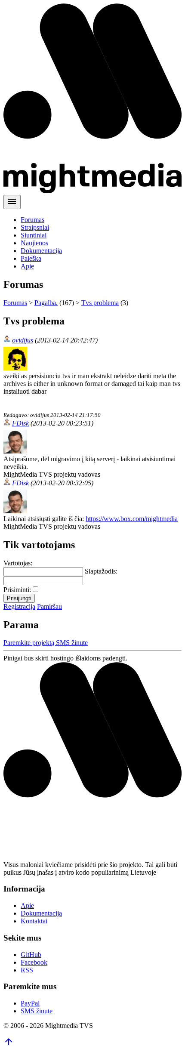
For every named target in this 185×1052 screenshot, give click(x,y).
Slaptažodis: (101, 571)
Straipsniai (35, 227)
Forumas (32, 219)
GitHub (31, 954)
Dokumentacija (41, 250)
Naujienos (34, 243)
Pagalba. (46, 302)
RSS (27, 970)
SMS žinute (36, 1011)
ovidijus (22, 340)
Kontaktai (34, 921)
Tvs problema (100, 302)
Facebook (34, 962)
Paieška (31, 258)
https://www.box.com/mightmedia (132, 518)
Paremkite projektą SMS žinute (45, 642)
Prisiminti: (17, 589)
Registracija (19, 606)
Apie (27, 266)
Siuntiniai (33, 235)
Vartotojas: (17, 563)
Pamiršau (49, 606)
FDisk (20, 423)
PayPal (30, 1003)
